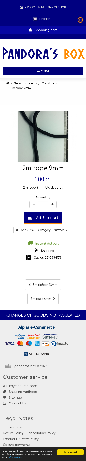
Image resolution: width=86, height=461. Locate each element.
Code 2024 (26, 230)
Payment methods (23, 386)
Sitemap (15, 397)
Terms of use (13, 427)
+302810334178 (34, 7)
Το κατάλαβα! (70, 452)
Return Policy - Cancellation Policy (29, 433)
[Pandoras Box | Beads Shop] (7, 83)
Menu (58, 70)
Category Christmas (52, 230)
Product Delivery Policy (21, 439)
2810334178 (53, 257)
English (45, 18)
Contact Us (17, 403)
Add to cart (46, 218)
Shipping (47, 251)
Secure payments (17, 445)
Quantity (43, 197)
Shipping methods (22, 392)
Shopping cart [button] (44, 30)
